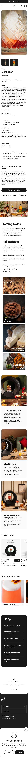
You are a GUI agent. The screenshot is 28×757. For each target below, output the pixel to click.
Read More (4, 110)
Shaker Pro (11, 1)
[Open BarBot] (24, 6)
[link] (11, 281)
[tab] (11, 605)
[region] (14, 62)
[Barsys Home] (14, 6)
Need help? (24, 195)
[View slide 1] (11, 689)
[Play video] (14, 32)
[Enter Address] (22, 6)
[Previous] (3, 1)
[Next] (24, 1)
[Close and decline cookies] (26, 729)
